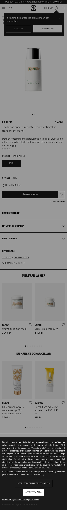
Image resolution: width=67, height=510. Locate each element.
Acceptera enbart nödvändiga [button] (33, 483)
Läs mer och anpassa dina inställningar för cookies (20, 499)
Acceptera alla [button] (33, 492)
